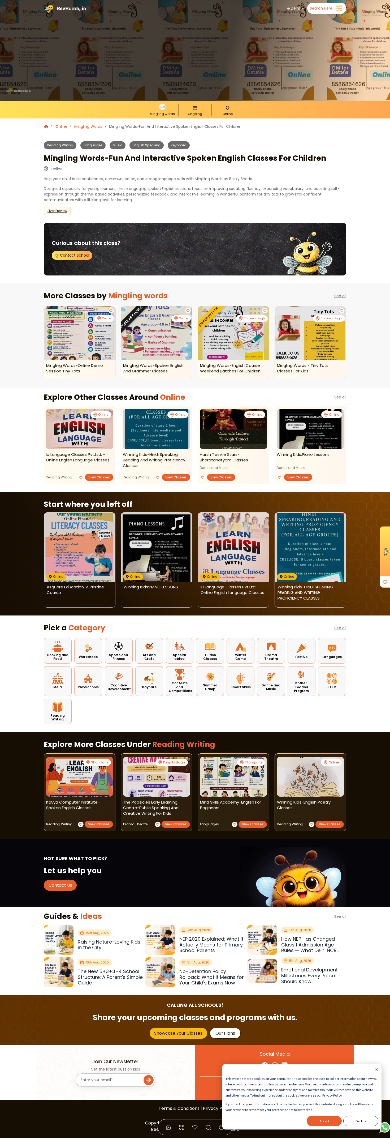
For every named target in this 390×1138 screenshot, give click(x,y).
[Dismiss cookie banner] (376, 1070)
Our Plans (225, 1033)
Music (117, 145)
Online (61, 126)
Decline (361, 1121)
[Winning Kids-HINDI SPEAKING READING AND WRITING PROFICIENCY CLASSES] (156, 429)
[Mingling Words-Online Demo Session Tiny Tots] (79, 333)
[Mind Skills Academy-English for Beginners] (233, 777)
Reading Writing (60, 145)
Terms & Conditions (179, 1108)
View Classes (99, 477)
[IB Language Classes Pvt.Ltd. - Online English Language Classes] (79, 429)
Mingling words (88, 126)
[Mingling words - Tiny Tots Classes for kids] (310, 333)
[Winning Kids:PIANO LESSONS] (310, 429)
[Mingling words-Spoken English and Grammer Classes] (156, 333)
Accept (324, 1121)
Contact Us (60, 885)
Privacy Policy (217, 1108)
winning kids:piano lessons (303, 454)
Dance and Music (214, 467)
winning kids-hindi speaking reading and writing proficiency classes (154, 460)
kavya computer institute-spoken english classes (73, 804)
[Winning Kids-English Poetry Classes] (310, 777)
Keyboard (179, 145)
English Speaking (147, 145)
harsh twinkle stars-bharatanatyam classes (224, 457)
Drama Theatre (135, 824)
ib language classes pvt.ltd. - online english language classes (78, 457)
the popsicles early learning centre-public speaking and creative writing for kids (151, 807)
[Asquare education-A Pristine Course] (79, 548)
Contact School (74, 255)
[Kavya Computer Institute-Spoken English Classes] (79, 777)
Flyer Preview (57, 211)
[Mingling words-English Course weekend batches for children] (233, 333)
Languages (93, 145)
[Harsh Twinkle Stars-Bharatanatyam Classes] (233, 429)
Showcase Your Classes (178, 1033)
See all (340, 296)
